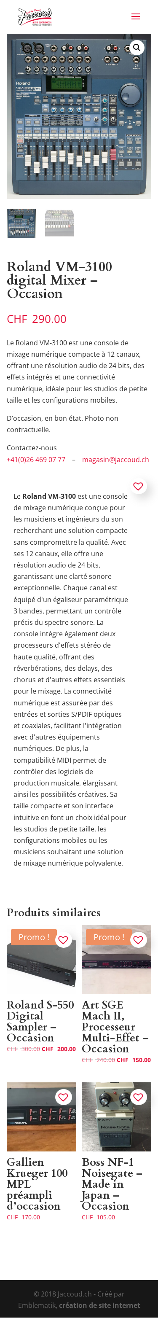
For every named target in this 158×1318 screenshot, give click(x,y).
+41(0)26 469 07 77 (36, 459)
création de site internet (99, 1305)
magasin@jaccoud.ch (115, 459)
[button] (137, 47)
